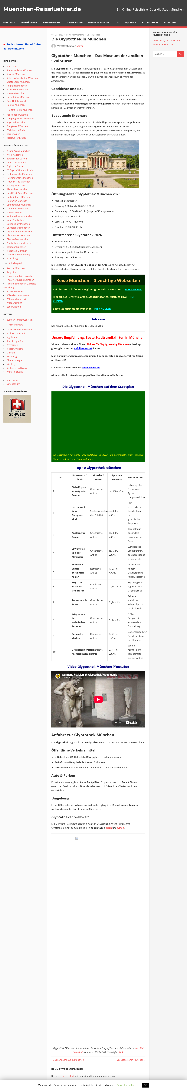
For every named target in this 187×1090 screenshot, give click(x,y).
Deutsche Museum (98, 22)
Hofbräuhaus (29, 22)
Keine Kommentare (75, 34)
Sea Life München (16, 268)
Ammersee (12, 344)
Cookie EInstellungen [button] (127, 1085)
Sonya (80, 45)
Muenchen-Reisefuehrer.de (42, 9)
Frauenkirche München (18, 181)
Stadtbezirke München (18, 81)
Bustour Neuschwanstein (20, 319)
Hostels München (16, 104)
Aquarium (130, 22)
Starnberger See (15, 341)
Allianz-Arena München (18, 150)
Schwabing (12, 258)
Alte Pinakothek (15, 154)
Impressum (12, 380)
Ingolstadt (12, 337)
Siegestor (11, 272)
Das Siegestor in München (129, 1059)
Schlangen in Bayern (17, 368)
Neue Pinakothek (15, 220)
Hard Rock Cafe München (20, 193)
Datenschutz (13, 383)
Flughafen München (17, 85)
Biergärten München (17, 126)
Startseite (9, 22)
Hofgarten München (17, 200)
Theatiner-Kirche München (20, 279)
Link (121, 1052)
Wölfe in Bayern (15, 371)
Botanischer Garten (17, 158)
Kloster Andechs (15, 348)
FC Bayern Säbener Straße (20, 170)
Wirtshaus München (17, 130)
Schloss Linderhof (16, 333)
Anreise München (16, 74)
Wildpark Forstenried (17, 299)
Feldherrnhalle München (19, 173)
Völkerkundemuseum (18, 295)
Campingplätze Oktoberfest (21, 118)
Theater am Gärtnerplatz (19, 276)
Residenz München (16, 246)
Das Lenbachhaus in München (68, 1059)
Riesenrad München (17, 250)
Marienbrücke (16, 324)
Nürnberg (12, 356)
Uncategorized (93, 34)
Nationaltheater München (20, 216)
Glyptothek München (17, 189)
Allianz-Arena (150, 22)
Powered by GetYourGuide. (167, 40)
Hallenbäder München (18, 97)
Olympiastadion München (20, 231)
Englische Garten (15, 166)
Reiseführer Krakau (16, 137)
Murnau (11, 352)
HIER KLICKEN (133, 289)
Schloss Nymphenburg (18, 254)
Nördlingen (12, 364)
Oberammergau (15, 360)
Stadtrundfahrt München (19, 70)
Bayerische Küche (16, 122)
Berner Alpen (13, 133)
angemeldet (68, 1076)
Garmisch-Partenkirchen (19, 329)
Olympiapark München (18, 227)
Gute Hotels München (18, 101)
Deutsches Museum (17, 162)
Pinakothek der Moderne (19, 243)
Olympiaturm (75, 22)
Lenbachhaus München (19, 204)
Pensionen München (17, 114)
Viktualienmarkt (52, 22)
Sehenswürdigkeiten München (22, 78)
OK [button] (145, 1085)
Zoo (117, 22)
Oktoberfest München (18, 239)
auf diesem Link (83, 348)
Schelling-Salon (16, 263)
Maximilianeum (14, 212)
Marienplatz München (18, 208)
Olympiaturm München (19, 235)
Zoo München (14, 306)
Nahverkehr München (18, 89)
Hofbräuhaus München (19, 197)
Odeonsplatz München (18, 223)
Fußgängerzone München (20, 177)
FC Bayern (170, 22)
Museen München (16, 93)
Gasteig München (16, 185)
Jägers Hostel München (21, 109)
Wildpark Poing (14, 302)
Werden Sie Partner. (163, 44)
